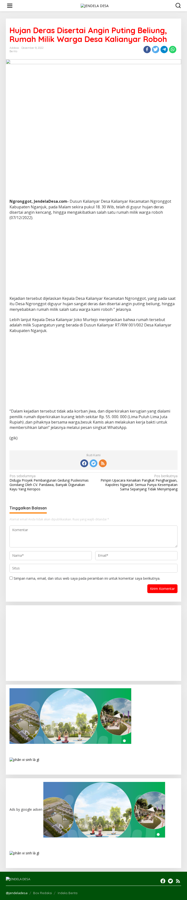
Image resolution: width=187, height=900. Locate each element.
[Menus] (10, 5)
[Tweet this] (155, 49)
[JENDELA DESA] (95, 5)
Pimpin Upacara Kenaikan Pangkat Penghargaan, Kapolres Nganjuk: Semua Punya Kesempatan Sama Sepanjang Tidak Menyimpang (139, 483)
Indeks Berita (67, 893)
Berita (13, 51)
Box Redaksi (42, 893)
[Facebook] (84, 463)
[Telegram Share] (164, 49)
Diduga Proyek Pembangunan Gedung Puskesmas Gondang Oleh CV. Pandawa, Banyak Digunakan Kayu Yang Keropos (49, 483)
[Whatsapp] (172, 49)
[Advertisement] (93, 259)
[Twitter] (93, 463)
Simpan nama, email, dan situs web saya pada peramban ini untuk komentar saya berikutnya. (87, 578)
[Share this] (147, 49)
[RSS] (103, 463)
